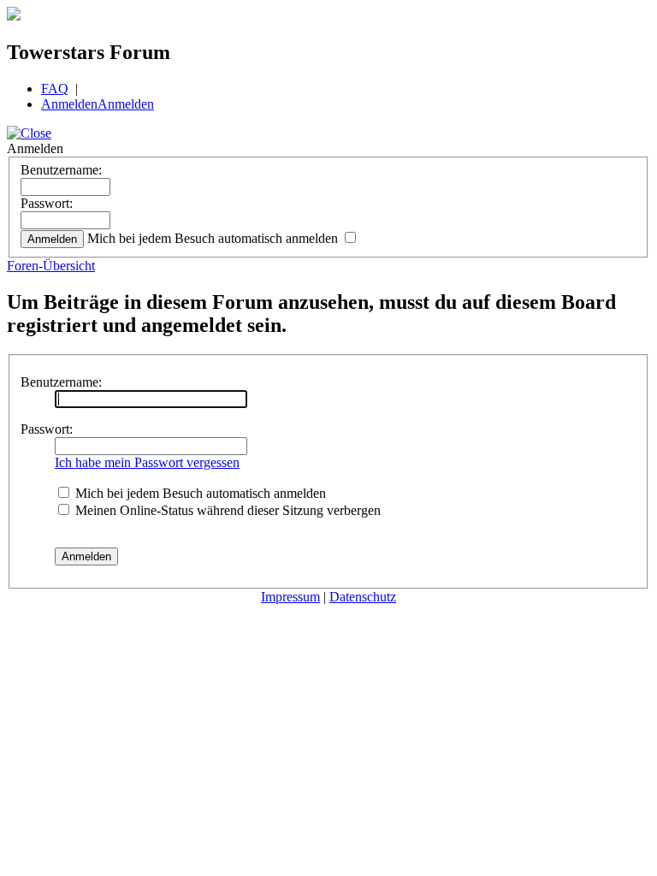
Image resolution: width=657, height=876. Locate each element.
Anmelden (69, 104)
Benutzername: (61, 170)
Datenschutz (362, 596)
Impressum (290, 596)
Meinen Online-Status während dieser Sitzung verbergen (226, 510)
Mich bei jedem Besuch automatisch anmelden (214, 238)
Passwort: (47, 203)
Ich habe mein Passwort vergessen (147, 462)
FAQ (54, 88)
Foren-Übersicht (51, 265)
